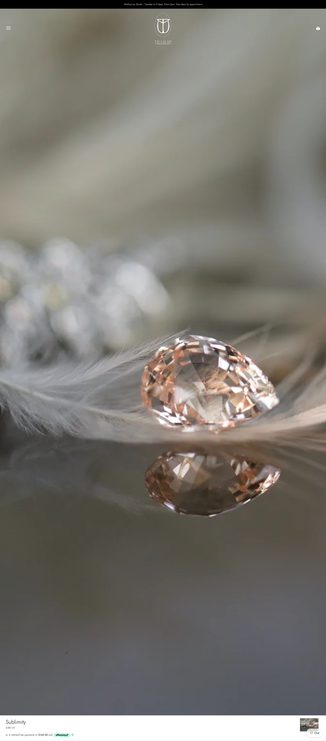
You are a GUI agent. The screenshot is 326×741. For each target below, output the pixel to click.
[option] (309, 724)
